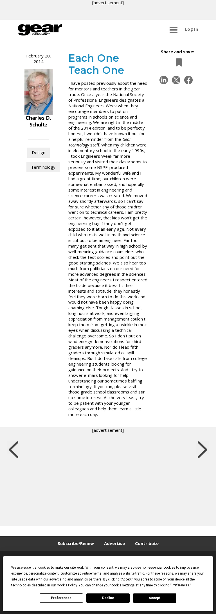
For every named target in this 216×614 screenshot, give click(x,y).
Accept (155, 598)
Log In (191, 29)
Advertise (114, 543)
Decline (108, 598)
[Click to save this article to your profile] (177, 62)
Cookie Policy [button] (67, 585)
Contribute (147, 543)
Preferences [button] (180, 585)
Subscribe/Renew (76, 543)
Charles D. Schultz (38, 121)
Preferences (61, 598)
